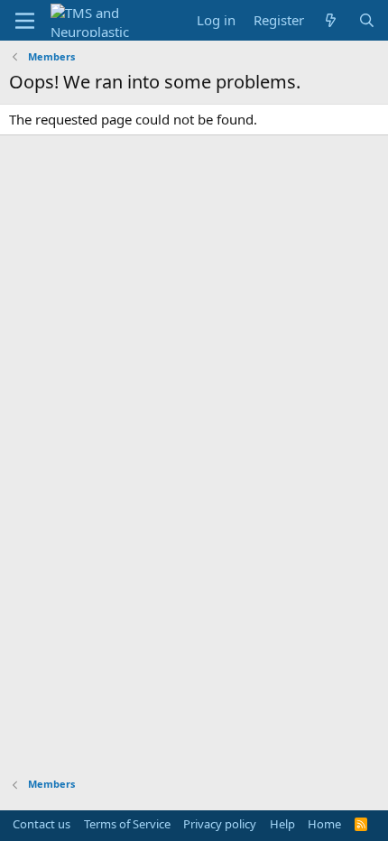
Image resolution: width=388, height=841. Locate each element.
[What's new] (330, 20)
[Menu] (25, 21)
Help (282, 824)
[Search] (366, 20)
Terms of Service (127, 824)
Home (324, 824)
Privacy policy (219, 824)
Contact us (41, 824)
